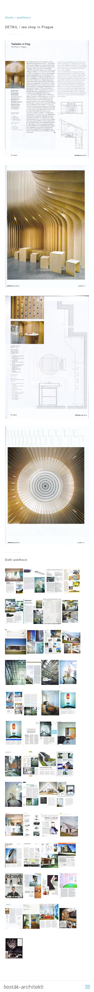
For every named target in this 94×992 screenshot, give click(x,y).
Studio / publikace (18, 17)
